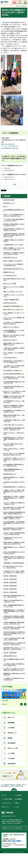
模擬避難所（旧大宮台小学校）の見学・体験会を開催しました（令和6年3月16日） (14, 397)
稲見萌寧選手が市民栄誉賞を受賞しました (13, 306)
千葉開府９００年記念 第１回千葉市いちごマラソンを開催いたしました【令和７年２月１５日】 (14, 558)
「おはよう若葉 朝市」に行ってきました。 (14, 424)
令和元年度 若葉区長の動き (10, 592)
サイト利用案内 (18, 795)
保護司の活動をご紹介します (10, 257)
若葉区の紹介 (12, 784)
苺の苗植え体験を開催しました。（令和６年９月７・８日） (14, 478)
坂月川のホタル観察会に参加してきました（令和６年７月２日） (13, 444)
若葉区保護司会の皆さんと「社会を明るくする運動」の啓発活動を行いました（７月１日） (14, 439)
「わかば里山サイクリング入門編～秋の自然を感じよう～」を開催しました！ (14, 366)
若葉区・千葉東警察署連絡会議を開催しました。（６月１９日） (14, 606)
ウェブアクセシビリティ (6, 802)
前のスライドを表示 (21, 704)
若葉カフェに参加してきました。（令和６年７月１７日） (14, 449)
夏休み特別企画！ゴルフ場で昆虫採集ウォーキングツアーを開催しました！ (14, 361)
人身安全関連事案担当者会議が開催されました (14, 210)
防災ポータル (11, 717)
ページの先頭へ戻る (14, 790)
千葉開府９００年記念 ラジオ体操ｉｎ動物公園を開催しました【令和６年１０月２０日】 (14, 492)
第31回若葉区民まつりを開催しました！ (13, 370)
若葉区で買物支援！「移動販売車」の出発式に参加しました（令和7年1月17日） (14, 543)
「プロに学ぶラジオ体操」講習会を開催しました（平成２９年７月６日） (14, 220)
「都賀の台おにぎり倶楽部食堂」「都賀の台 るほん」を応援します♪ (14, 349)
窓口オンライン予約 (13, 748)
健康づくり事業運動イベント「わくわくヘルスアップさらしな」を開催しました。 (14, 248)
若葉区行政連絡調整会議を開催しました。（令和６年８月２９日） (13, 470)
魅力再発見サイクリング (9, 203)
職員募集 (10, 738)
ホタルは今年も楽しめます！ (10, 275)
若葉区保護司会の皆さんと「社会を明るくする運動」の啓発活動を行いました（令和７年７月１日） (14, 611)
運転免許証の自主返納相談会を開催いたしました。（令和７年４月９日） (14, 596)
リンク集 (17, 806)
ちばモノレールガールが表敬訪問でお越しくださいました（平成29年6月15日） (14, 215)
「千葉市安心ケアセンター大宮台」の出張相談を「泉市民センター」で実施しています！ (14, 572)
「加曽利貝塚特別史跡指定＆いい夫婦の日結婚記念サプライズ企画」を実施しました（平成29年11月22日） (14, 235)
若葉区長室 (7, 196)
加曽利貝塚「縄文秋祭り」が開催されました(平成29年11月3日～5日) (14, 229)
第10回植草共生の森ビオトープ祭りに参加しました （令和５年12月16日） (14, 377)
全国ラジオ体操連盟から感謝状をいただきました (14, 660)
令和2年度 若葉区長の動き (10, 589)
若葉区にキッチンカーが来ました (11, 327)
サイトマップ (4, 795)
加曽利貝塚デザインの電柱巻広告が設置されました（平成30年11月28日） (14, 253)
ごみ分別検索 (11, 727)
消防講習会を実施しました (10, 474)
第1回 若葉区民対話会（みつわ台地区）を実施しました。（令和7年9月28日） (14, 628)
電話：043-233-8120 (7, 144)
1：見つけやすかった (8, 177)
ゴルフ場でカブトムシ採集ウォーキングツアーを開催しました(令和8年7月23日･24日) (14, 669)
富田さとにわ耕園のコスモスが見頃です (13, 260)
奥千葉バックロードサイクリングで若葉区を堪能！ (14, 287)
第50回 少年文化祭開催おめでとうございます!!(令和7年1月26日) (14, 552)
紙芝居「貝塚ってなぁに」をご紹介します (13, 309)
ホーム (2, 784)
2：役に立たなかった (8, 170)
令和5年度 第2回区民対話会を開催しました (14, 373)
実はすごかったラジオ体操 (10, 283)
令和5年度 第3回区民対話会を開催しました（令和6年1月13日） (14, 387)
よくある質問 (11, 758)
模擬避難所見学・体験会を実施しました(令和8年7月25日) (14, 674)
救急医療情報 (11, 722)
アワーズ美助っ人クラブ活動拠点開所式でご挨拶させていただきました (14, 323)
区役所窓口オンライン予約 (14, 700)
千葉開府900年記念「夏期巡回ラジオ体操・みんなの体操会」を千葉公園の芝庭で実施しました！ (14, 618)
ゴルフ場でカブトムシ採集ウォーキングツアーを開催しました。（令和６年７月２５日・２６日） (14, 460)
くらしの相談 (11, 753)
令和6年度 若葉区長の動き (10, 575)
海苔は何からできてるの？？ (10, 340)
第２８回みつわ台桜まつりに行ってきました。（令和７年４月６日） (13, 567)
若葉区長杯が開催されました (10, 655)
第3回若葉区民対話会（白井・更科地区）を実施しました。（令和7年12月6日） (14, 643)
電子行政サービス (12, 732)
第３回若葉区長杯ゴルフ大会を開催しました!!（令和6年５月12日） (14, 411)
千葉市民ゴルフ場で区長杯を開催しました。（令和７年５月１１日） (14, 601)
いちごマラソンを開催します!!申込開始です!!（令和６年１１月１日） (14, 503)
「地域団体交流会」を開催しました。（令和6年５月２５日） (14, 420)
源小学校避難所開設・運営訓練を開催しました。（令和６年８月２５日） (14, 465)
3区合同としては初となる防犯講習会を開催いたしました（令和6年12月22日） (14, 533)
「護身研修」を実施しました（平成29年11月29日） (14, 240)
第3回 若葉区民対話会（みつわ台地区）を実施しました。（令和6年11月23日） (14, 508)
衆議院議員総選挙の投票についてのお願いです (14, 486)
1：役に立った (7, 168)
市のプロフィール (5, 806)
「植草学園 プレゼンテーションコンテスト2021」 (14, 295)
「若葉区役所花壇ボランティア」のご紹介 (13, 244)
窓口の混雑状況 (12, 743)
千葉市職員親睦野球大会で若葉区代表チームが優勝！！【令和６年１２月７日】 (14, 517)
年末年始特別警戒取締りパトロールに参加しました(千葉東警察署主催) (14, 331)
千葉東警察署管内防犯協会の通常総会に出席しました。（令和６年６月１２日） (14, 429)
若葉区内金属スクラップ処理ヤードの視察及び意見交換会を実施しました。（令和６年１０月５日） (14, 498)
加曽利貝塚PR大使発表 (9, 199)
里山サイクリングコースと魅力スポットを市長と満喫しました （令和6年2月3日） (14, 392)
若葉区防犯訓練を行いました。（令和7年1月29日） (14, 548)
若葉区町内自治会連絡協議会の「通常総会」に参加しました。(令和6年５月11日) (14, 406)
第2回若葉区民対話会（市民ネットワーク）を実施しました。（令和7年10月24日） (14, 648)
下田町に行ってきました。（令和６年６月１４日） (14, 433)
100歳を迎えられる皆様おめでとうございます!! (14, 483)
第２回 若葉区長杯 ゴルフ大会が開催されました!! (14, 353)
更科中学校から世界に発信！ (10, 302)
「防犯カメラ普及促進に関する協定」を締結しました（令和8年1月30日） (14, 639)
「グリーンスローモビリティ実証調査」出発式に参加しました (14, 318)
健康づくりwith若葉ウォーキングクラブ (13, 291)
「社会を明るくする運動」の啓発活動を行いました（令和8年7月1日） (14, 664)
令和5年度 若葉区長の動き (10, 579)
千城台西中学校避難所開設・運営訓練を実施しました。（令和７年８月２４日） (14, 623)
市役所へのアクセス (7, 827)
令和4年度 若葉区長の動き (10, 582)
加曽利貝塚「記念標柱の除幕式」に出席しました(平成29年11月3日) (14, 225)
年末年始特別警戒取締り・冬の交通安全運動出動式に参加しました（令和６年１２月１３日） (14, 523)
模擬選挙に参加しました (9, 272)
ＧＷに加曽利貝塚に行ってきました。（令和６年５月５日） (14, 401)
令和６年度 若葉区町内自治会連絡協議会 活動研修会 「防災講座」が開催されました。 (14, 513)
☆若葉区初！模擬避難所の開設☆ (11, 299)
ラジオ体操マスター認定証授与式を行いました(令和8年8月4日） (14, 679)
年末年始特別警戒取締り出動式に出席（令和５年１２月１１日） (14, 382)
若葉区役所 (6, 784)
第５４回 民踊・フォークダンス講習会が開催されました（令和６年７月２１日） (14, 454)
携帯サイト (17, 802)
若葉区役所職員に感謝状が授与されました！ (14, 268)
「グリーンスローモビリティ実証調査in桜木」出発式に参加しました (13, 265)
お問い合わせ (19, 827)
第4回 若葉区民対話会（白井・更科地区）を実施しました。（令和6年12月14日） (14, 529)
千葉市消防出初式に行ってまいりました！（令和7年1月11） (13, 538)
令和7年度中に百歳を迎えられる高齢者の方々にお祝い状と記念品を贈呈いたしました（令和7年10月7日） (14, 633)
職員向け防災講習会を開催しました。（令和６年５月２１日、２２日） (14, 416)
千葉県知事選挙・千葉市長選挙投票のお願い (14, 563)
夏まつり (6, 206)
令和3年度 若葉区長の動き (10, 585)
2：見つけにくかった (8, 179)
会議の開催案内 (12, 763)
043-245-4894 (14, 841)
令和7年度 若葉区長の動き (10, 652)
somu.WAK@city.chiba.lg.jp (9, 148)
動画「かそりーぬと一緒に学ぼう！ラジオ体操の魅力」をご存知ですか (14, 336)
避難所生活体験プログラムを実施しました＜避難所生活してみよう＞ (14, 344)
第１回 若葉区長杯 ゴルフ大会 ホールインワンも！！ (14, 313)
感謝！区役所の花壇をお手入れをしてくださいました (14, 279)
